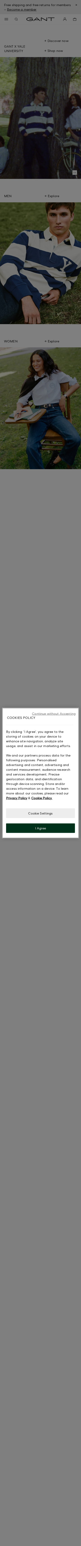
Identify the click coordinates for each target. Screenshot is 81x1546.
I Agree (40, 828)
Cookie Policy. (41, 798)
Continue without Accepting (54, 713)
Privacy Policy (16, 798)
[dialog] (40, 773)
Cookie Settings (40, 813)
